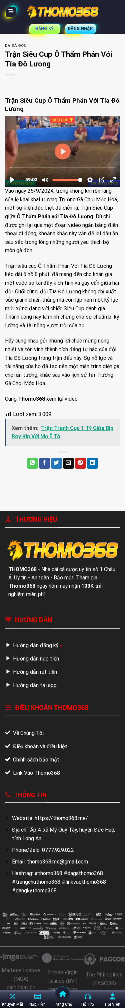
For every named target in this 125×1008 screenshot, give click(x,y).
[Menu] (11, 12)
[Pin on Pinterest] (80, 463)
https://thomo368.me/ (61, 818)
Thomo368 (31, 399)
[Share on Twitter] (56, 463)
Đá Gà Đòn (16, 46)
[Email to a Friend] (68, 463)
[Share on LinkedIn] (92, 463)
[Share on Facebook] (44, 463)
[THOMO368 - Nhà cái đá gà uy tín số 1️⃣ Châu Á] (62, 12)
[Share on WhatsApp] (32, 463)
